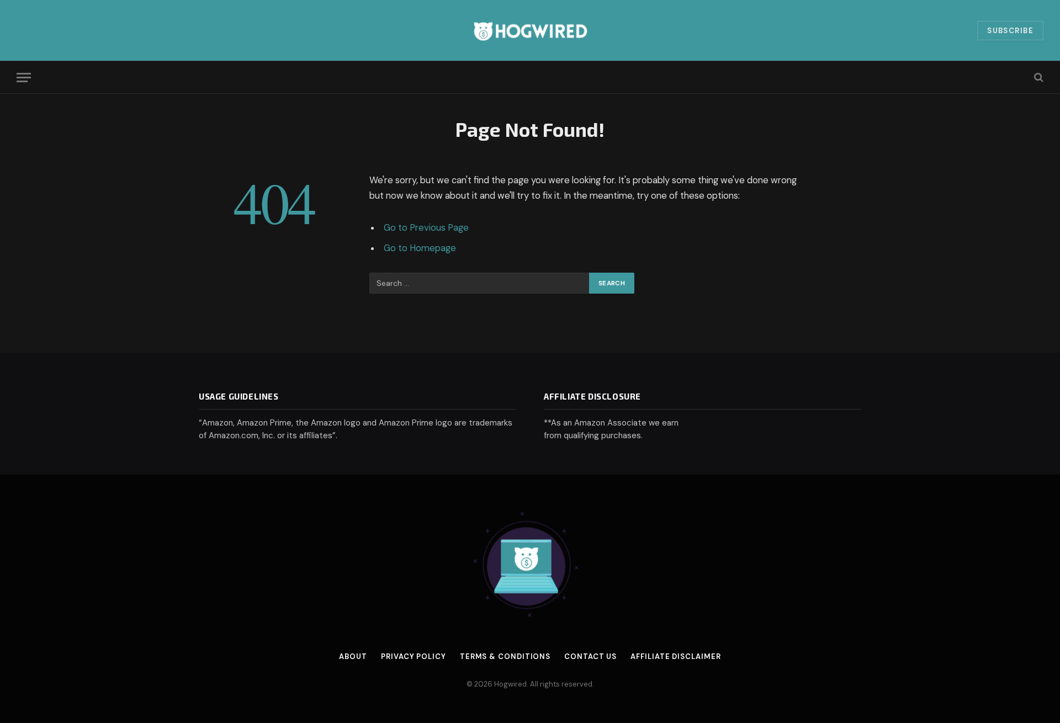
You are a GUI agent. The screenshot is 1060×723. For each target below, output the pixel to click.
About (353, 656)
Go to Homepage (420, 248)
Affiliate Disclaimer (675, 656)
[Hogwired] (530, 30)
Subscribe (1010, 30)
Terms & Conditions (505, 656)
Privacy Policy (413, 656)
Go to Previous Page (426, 227)
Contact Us (590, 656)
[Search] (1037, 77)
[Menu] (24, 77)
